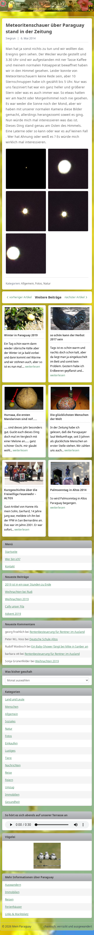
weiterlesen (32, 367)
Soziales (10, 721)
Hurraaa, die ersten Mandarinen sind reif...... (20, 417)
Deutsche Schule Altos (43, 639)
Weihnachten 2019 (17, 599)
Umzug (9, 787)
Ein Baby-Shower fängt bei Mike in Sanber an (59, 646)
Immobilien (12, 795)
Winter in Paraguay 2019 (21, 335)
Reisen (9, 899)
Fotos (8, 736)
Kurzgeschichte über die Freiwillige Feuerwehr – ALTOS (20, 494)
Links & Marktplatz (17, 914)
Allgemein (11, 714)
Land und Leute (14, 699)
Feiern (9, 780)
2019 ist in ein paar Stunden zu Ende (28, 584)
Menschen (11, 707)
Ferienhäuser (13, 907)
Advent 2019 (13, 614)
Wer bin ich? (12, 559)
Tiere (8, 758)
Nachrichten (13, 765)
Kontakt (10, 566)
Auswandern (13, 885)
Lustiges (10, 751)
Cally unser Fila (14, 606)
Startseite (11, 552)
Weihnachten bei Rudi (18, 592)
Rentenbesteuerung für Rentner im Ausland (57, 632)
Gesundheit (12, 802)
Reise (8, 773)
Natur (8, 729)
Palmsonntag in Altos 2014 (68, 490)
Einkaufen (11, 743)
